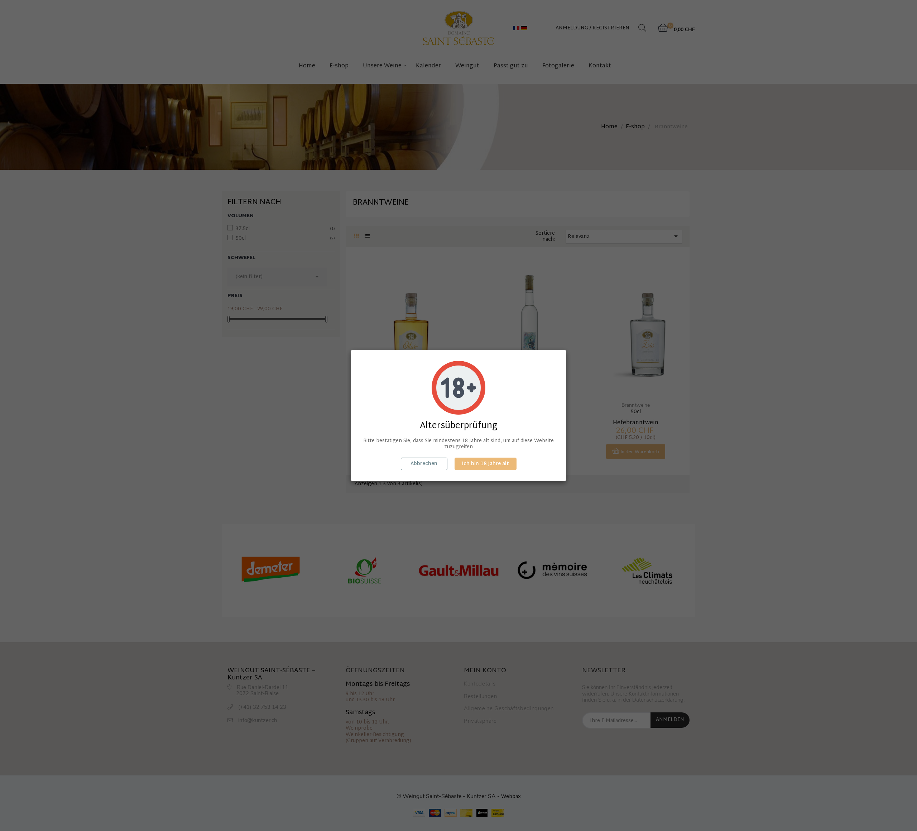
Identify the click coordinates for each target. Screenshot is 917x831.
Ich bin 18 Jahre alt (485, 463)
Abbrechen (424, 463)
